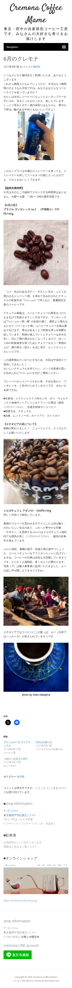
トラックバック (44, 788)
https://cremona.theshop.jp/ (20, 900)
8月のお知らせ (44, 742)
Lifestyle (17, 980)
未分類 (20, 776)
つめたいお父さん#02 (15, 758)
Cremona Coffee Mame (36, 14)
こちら (15, 846)
